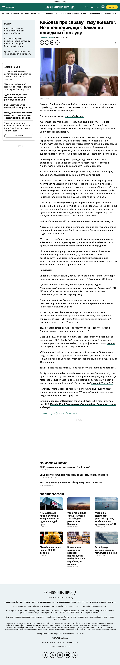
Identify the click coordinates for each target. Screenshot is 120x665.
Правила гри (51, 13)
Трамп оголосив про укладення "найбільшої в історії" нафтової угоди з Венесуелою (17, 127)
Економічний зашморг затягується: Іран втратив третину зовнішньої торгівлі (17, 75)
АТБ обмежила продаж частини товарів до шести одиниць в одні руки (49, 519)
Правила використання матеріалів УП (72, 602)
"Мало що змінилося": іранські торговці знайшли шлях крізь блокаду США (105, 519)
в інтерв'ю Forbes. (74, 116)
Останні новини (12, 67)
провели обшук (59, 275)
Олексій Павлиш (47, 38)
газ (54, 413)
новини (5, 13)
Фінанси (62, 13)
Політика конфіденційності (43, 602)
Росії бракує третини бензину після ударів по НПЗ (106, 550)
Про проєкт (25, 602)
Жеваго (62, 413)
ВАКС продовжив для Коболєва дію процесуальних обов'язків (71, 482)
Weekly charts (96, 13)
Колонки (25, 13)
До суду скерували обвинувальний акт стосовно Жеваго (14, 31)
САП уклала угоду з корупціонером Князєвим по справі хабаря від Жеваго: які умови (17, 42)
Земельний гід (110, 13)
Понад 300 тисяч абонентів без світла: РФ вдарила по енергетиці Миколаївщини (18, 115)
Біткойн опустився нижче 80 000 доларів (50, 550)
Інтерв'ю (84, 13)
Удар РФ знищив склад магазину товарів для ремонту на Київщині (76, 519)
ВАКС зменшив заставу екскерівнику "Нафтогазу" (65, 467)
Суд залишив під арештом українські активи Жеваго (17, 52)
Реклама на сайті (11, 602)
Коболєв (45, 413)
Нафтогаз (73, 413)
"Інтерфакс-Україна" (69, 611)
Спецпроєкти (73, 13)
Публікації (15, 13)
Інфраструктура (37, 13)
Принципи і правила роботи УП (103, 602)
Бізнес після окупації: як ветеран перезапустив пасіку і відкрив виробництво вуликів (76, 556)
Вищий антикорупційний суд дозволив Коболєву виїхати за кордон (74, 475)
